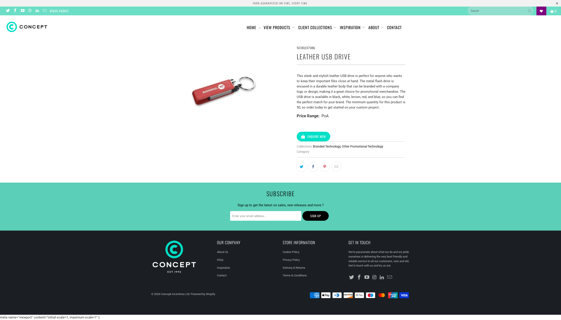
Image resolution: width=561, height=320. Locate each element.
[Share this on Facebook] (313, 167)
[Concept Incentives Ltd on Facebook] (15, 11)
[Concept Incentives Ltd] (47, 26)
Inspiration (351, 27)
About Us (222, 252)
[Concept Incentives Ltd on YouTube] (22, 11)
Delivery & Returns (294, 267)
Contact (394, 27)
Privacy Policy (291, 259)
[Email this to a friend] (336, 167)
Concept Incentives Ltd (175, 294)
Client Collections (315, 27)
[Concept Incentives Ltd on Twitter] (7, 11)
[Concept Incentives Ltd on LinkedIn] (37, 11)
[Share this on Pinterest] (325, 167)
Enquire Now (316, 136)
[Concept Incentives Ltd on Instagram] (30, 11)
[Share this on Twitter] (301, 167)
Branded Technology (327, 146)
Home (251, 27)
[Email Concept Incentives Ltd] (44, 11)
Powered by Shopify (203, 294)
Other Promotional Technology (362, 146)
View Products (277, 27)
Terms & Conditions (295, 275)
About (374, 27)
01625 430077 (59, 11)
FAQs (220, 259)
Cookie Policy (291, 252)
